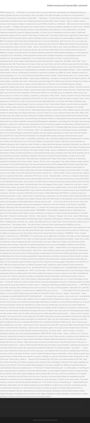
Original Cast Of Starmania (45, 407)
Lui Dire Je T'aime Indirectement (39, 405)
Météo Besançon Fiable (11, 407)
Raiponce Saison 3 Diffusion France (15, 405)
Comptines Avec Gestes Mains (27, 410)
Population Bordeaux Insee (65, 407)
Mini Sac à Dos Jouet (27, 407)
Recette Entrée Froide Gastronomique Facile (68, 405)
